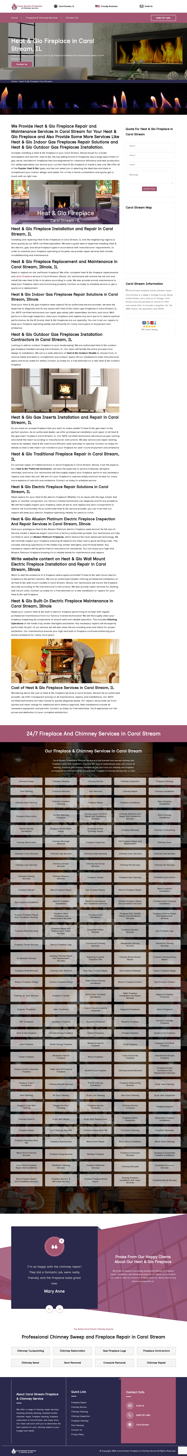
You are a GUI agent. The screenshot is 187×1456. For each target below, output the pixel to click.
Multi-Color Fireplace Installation (95, 995)
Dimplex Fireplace (130, 1033)
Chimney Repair (130, 791)
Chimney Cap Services (61, 853)
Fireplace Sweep (95, 877)
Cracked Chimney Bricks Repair (164, 958)
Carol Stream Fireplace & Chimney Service (137, 1451)
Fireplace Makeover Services (95, 1166)
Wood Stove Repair (96, 1141)
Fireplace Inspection (95, 842)
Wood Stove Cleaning (165, 1141)
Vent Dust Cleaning (130, 1095)
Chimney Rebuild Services (61, 1084)
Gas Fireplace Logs (165, 931)
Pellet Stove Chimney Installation (95, 981)
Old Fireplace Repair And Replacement (130, 842)
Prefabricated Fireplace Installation (164, 902)
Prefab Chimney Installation (95, 1084)
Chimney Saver (165, 842)
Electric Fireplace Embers (130, 982)
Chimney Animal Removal (130, 1070)
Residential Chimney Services (130, 944)
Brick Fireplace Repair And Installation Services (26, 1180)
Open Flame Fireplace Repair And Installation (26, 1166)
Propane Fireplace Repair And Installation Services (26, 916)
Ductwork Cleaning (130, 1130)
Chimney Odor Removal (61, 970)
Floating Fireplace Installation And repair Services (130, 1180)
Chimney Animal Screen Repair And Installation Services (130, 816)
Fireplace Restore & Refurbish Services (61, 1180)
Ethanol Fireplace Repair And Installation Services (130, 902)
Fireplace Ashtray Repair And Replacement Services (164, 916)
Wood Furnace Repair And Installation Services (95, 902)
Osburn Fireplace (95, 1033)
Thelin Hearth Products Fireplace (61, 1070)
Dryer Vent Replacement (95, 1119)
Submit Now (149, 189)
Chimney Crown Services (26, 853)
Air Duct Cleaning (61, 1095)
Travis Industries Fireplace (130, 1056)
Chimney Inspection (130, 781)
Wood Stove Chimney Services (26, 1154)
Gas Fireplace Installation (26, 902)
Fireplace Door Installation (95, 916)
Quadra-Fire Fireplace (164, 1033)
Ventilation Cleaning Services (61, 1166)
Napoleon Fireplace (96, 1022)
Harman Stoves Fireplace (61, 1033)
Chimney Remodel (130, 1166)
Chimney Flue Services (164, 853)
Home (14, 17)
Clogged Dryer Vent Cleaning (26, 1106)
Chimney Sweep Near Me (95, 1130)
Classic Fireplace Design (164, 970)
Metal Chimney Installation (26, 829)
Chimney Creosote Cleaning (61, 802)
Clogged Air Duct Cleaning (61, 1106)
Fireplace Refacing (130, 830)
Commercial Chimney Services (95, 944)
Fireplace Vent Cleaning (130, 877)
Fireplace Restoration (26, 816)
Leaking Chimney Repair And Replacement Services (61, 958)
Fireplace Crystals (60, 995)
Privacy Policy (77, 1434)
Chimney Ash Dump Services (95, 864)
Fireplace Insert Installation (26, 1084)
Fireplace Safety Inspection (130, 1119)
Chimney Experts (26, 1119)
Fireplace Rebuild (26, 890)
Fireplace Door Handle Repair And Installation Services (130, 916)
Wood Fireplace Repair (61, 890)
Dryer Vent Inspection (164, 1095)
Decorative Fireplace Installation (164, 1119)
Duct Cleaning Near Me (61, 1130)
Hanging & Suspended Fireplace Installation (164, 1154)
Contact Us (72, 17)
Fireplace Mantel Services (165, 1180)
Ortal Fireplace (130, 1044)
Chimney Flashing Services (26, 877)
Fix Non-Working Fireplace (61, 816)
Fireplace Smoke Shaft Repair (61, 829)
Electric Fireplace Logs (60, 944)
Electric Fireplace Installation (61, 902)
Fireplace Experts (164, 1106)
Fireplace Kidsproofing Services (130, 1084)
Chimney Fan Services (164, 865)
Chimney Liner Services (26, 865)
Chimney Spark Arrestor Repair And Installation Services (95, 816)
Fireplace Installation (130, 802)
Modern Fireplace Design (26, 982)
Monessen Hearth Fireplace (61, 1056)
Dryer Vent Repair (60, 1119)
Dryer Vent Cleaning (164, 1084)
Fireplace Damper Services (130, 930)
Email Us (149, 6)
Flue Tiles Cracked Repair (95, 970)
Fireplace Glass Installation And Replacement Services (61, 916)
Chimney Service (95, 781)
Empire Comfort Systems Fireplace (26, 1070)
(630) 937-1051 (163, 18)
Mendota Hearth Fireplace (95, 1044)
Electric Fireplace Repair (130, 890)
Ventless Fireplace (95, 1154)
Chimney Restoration (26, 842)
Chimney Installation (164, 791)
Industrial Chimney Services (165, 944)
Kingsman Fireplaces (130, 1009)
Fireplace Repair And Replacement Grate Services (61, 931)
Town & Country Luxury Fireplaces (95, 1009)
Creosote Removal (61, 791)
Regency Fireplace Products (164, 995)
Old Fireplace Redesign (130, 970)
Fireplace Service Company (95, 1106)
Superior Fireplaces (26, 1009)
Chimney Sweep (26, 781)
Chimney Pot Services (130, 865)
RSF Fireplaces (26, 1022)
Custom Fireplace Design (61, 982)
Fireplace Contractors (164, 877)
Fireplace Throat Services (26, 944)
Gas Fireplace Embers (164, 982)
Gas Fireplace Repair (95, 890)
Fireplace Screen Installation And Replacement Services (164, 1070)
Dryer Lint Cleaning (95, 1095)
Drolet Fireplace (26, 1057)
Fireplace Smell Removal (26, 970)
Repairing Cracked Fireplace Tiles (95, 958)
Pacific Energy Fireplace (61, 1044)
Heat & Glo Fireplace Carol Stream (35, 81)
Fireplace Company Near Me (26, 1141)
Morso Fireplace (95, 1057)
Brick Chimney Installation (164, 816)
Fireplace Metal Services (26, 931)
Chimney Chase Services (95, 853)
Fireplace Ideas (26, 1130)
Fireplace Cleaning (164, 781)
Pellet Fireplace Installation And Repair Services (130, 995)
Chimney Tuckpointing (164, 830)
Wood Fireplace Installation (164, 889)
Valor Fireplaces (61, 1009)
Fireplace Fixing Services (61, 1154)
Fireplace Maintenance (61, 1141)
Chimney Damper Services (61, 864)
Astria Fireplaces (164, 1009)
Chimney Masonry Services (61, 877)
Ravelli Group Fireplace (95, 1070)
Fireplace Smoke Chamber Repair (95, 829)
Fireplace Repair (95, 802)
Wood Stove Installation (130, 1141)
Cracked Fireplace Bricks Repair (95, 1180)
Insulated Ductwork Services (164, 1166)
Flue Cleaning (26, 791)
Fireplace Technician (164, 1130)
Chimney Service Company (130, 1106)
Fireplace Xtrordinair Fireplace (164, 1044)
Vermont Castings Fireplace (164, 1021)
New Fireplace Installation (164, 802)
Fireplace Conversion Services (130, 1154)
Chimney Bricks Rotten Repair (130, 958)
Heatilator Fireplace (61, 1022)
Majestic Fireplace (130, 1022)
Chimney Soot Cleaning (26, 802)
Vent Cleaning (26, 1095)
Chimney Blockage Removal (60, 842)
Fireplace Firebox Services (95, 930)
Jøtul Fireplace (24, 276)
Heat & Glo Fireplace (26, 1033)
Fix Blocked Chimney (26, 958)
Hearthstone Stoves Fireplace (164, 1056)
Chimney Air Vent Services (26, 995)
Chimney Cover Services (130, 853)
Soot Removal (95, 791)
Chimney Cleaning (61, 781)
